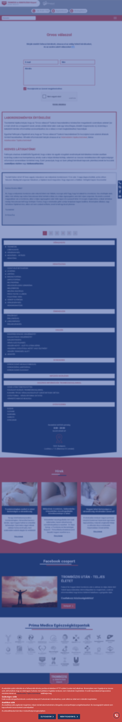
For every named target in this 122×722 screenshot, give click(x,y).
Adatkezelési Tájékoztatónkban (28, 693)
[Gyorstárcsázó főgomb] (116, 715)
